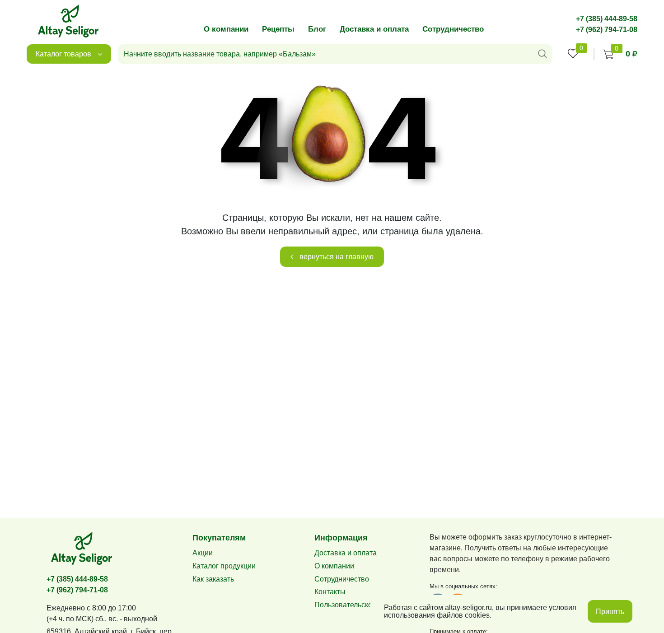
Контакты (330, 592)
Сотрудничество (453, 29)
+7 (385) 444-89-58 (606, 19)
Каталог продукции (224, 566)
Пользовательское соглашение (366, 605)
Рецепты (278, 29)
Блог (317, 29)
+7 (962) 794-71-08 (606, 29)
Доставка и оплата (374, 29)
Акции (202, 553)
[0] (573, 53)
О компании (226, 29)
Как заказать (213, 579)
